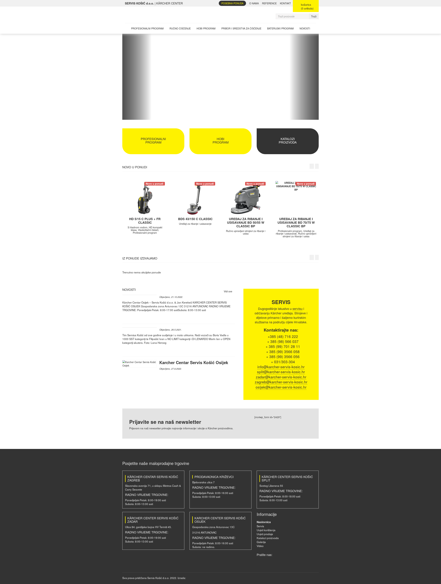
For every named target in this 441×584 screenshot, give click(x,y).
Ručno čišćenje (180, 28)
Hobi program (206, 28)
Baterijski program (280, 28)
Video (260, 546)
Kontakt (285, 3)
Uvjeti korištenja (266, 530)
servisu (297, 308)
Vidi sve (228, 291)
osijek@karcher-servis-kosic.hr (281, 387)
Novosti (305, 28)
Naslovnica (264, 522)
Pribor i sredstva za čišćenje (241, 28)
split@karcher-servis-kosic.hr (281, 371)
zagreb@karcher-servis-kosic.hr (281, 381)
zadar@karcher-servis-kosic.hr (281, 376)
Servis (260, 526)
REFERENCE (269, 3)
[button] (137, 77)
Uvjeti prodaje (265, 534)
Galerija (261, 542)
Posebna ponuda (232, 3)
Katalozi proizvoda (268, 538)
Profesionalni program (147, 28)
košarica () (307, 6)
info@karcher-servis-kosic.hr (281, 366)
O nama (254, 3)
